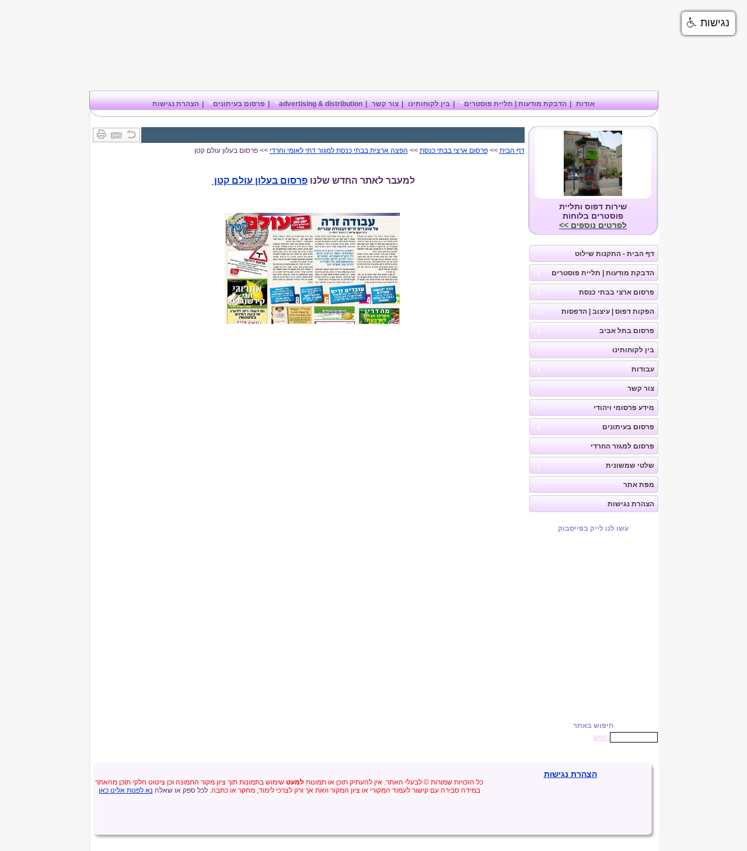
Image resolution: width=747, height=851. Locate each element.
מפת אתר (638, 485)
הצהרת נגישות (175, 104)
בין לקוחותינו (429, 104)
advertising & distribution (320, 104)
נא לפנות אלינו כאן (126, 790)
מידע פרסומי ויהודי (624, 408)
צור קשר (385, 104)
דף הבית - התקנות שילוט (614, 254)
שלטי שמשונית (630, 465)
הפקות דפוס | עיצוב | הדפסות (607, 311)
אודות (585, 104)
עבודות (642, 369)
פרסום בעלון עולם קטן (260, 180)
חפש (601, 737)
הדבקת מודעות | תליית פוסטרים (515, 104)
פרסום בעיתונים (239, 104)
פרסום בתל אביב (626, 331)
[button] (708, 23)
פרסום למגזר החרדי (622, 446)
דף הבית (512, 150)
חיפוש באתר (593, 726)
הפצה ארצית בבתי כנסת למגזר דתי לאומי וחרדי (339, 150)
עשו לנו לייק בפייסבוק (593, 528)
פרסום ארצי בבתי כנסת (616, 292)
